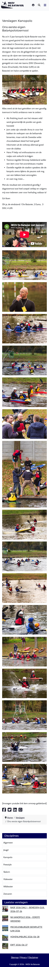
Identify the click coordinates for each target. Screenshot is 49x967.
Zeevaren (7, 894)
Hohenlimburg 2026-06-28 (24, 936)
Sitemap (15, 957)
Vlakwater (8, 879)
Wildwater (8, 886)
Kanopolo (7, 857)
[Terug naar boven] (44, 962)
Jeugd (5, 850)
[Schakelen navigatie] (45, 5)
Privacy (23, 957)
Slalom (6, 872)
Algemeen (8, 842)
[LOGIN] (33, 5)
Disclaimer (33, 957)
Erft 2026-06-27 (18, 945)
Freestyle (7, 864)
